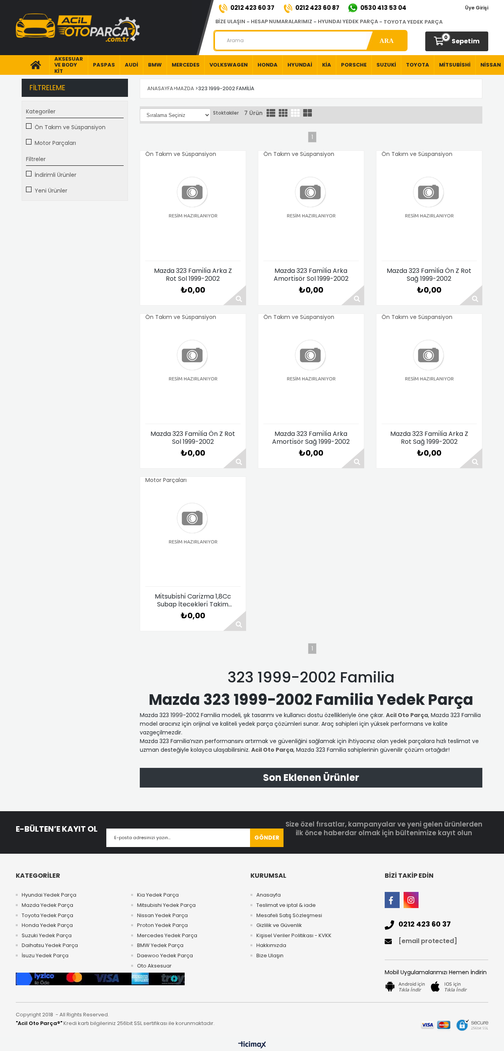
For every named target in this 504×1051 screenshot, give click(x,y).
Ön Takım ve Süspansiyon (70, 127)
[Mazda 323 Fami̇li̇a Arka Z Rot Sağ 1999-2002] (429, 372)
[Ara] (386, 40)
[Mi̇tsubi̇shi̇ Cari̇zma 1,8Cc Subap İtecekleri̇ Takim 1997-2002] (193, 535)
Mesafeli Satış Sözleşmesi (289, 915)
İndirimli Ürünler (55, 175)
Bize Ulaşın (270, 956)
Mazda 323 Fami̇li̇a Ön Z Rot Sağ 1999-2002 (429, 275)
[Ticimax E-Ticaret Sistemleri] (252, 1045)
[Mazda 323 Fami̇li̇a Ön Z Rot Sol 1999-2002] (193, 372)
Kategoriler (41, 111)
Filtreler (36, 159)
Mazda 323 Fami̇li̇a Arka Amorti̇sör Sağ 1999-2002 (311, 438)
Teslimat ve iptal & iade (286, 905)
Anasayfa (268, 895)
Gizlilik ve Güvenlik (279, 925)
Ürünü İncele (234, 295)
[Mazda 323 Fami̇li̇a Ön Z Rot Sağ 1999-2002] (429, 209)
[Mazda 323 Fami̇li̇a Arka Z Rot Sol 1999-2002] (193, 209)
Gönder (266, 838)
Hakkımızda (271, 945)
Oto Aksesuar (154, 966)
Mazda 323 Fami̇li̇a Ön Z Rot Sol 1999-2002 (192, 438)
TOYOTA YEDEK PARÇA (413, 22)
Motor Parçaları (55, 143)
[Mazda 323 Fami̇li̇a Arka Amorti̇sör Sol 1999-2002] (311, 209)
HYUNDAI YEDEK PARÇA (348, 21)
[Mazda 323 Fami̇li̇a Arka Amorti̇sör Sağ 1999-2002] (311, 372)
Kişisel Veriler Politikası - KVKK (294, 935)
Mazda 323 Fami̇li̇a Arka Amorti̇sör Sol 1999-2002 (311, 275)
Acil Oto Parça (407, 715)
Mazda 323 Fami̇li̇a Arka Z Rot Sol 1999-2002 (193, 275)
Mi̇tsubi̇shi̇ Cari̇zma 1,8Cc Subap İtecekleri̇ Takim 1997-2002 (193, 600)
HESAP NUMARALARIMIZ (281, 21)
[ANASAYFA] (32, 65)
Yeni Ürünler (51, 191)
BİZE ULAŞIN (230, 21)
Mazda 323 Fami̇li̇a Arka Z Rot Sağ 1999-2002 (429, 438)
